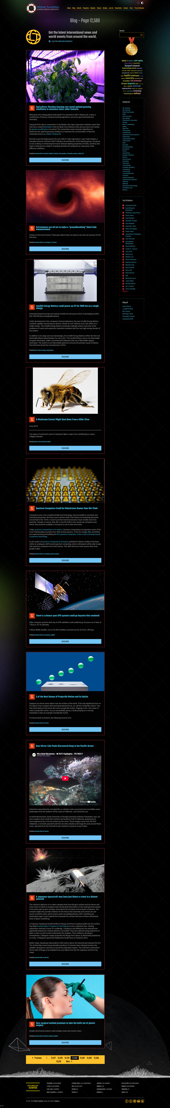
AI (127, 61)
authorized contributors (65, 41)
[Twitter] (130, 1101)
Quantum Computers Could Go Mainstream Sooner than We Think (67, 508)
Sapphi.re (57, 1101)
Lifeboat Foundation (38, 1101)
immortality (129, 78)
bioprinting (126, 153)
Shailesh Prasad (131, 221)
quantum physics (54, 554)
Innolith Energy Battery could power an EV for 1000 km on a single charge (67, 307)
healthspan (134, 76)
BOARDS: (124, 1086)
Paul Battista (129, 223)
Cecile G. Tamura (131, 249)
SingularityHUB (127, 319)
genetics (64, 153)
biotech (136, 65)
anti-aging (138, 60)
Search (141, 34)
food (60, 153)
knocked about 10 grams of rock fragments (54, 926)
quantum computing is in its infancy (48, 530)
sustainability (130, 91)
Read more (65, 160)
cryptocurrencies (128, 177)
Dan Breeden (129, 218)
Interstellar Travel (139, 78)
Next (68, 1061)
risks (137, 88)
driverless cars (127, 188)
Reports (92, 8)
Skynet (124, 122)
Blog (73, 8)
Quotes (126, 8)
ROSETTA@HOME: (51, 1092)
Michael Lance (130, 278)
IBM (89, 532)
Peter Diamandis (128, 112)
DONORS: (99, 1086)
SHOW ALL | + (125, 291)
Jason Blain (129, 281)
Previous (38, 1058)
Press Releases (139, 8)
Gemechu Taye (130, 226)
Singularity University (129, 120)
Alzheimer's (131, 61)
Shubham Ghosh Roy (132, 213)
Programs (86, 8)
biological (125, 149)
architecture (126, 133)
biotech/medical (48, 153)
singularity (140, 88)
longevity (131, 83)
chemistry (55, 153)
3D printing (126, 108)
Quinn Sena (38, 350)
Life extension (135, 81)
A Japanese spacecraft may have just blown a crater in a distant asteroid (67, 898)
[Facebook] (126, 1101)
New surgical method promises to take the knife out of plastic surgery (65, 1024)
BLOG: (73, 1086)
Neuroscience (141, 84)
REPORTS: (74, 1089)
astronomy (126, 137)
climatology (126, 165)
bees (124, 143)
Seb (126, 276)
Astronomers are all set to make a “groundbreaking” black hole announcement (66, 228)
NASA (136, 84)
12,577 (53, 1058)
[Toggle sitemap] (138, 3)
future (136, 73)
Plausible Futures (128, 316)
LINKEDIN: (99, 1083)
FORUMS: (99, 1092)
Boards (79, 8)
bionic (124, 151)
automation (126, 141)
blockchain (139, 68)
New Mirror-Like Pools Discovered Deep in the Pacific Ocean (65, 746)
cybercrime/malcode (129, 180)
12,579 (67, 1058)
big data (125, 145)
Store (131, 8)
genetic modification (40, 129)
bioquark (129, 65)
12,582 (89, 1058)
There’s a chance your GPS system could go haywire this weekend (67, 616)
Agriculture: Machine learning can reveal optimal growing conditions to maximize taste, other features (63, 108)
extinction (132, 73)
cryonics (125, 175)
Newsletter (118, 8)
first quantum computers (66, 534)
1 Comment (54, 242)
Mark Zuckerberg (128, 124)
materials (55, 1036)
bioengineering (127, 147)
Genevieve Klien (39, 153)
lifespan (124, 84)
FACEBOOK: (49, 1083)
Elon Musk (126, 118)
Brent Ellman (129, 273)
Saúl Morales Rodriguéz (130, 209)
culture (138, 70)
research (133, 88)
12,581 (82, 1058)
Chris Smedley (130, 289)
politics (125, 86)
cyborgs (125, 181)
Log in (53, 41)
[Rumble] (142, 1101)
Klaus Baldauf (130, 246)
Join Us (111, 8)
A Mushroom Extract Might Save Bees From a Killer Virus (62, 420)
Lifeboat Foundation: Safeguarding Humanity (42, 8)
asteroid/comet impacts (130, 135)
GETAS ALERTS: (125, 1083)
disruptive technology (129, 186)
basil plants (48, 127)
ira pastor (126, 81)
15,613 (58, 1061)
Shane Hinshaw (130, 259)
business (125, 161)
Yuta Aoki (128, 251)
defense (125, 184)
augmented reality (128, 139)
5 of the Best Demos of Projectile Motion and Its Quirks (62, 697)
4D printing (126, 110)
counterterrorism (128, 173)
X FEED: (49, 1086)
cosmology (47, 242)
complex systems (128, 167)
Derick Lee (129, 254)
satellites (52, 635)
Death (141, 70)
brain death (124, 70)
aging (124, 60)
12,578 (60, 1058)
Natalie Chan (129, 265)
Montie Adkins (130, 283)
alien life (46, 957)
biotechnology (126, 68)
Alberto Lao (129, 257)
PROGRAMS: (125, 1089)
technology (137, 91)
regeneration (126, 88)
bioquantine (137, 63)
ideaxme (123, 78)
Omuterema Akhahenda (129, 243)
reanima (129, 86)
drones (124, 190)
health (127, 75)
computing (47, 554)
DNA (124, 114)
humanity (141, 76)
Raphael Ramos (130, 262)
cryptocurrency (134, 70)
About (69, 8)
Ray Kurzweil (126, 116)
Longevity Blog (127, 309)
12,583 (96, 1058)
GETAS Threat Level (33, 1087)
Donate (105, 8)
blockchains (126, 159)
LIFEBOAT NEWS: (76, 1083)
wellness (137, 93)
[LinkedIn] (134, 1101)
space (124, 91)
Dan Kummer (130, 239)
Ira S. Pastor (129, 286)
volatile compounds (53, 134)
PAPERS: (74, 1092)
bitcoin (134, 68)
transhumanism (128, 94)
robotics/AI (81, 153)
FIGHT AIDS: (50, 1089)
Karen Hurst (129, 231)
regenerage (137, 86)
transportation (50, 350)
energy (44, 350)
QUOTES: (124, 1092)
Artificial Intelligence (128, 63)
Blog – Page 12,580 (85, 21)
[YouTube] (138, 1101)
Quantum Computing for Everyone (55, 542)
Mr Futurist (126, 311)
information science (72, 153)
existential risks (125, 73)
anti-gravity (126, 130)
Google (122, 76)
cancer (128, 71)
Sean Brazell (129, 267)
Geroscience (126, 306)
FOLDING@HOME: (101, 1089)
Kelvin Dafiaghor (131, 229)
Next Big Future (127, 314)
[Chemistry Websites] (131, 47)
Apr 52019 (32, 108)
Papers (99, 8)
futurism (46, 723)
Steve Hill (128, 270)
